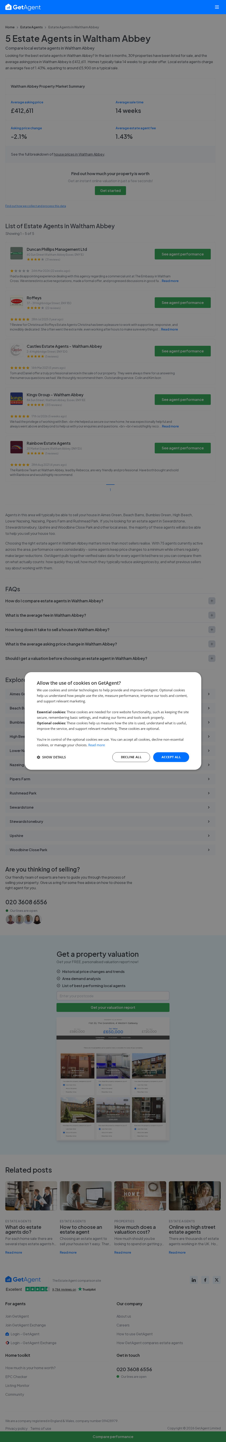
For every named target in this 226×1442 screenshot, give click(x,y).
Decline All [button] (131, 757)
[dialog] (113, 721)
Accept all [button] (171, 757)
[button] (51, 757)
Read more (96, 745)
